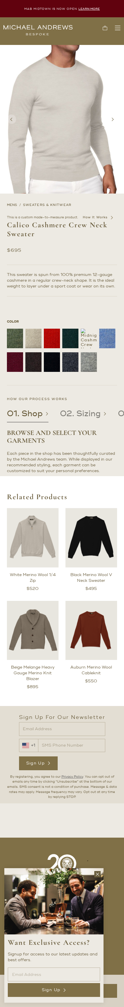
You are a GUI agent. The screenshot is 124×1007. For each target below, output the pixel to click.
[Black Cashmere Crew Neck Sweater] (52, 362)
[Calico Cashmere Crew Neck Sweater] (33, 338)
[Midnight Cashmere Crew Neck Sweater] (89, 338)
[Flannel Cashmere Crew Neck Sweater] (70, 362)
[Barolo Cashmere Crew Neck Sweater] (15, 362)
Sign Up (35, 763)
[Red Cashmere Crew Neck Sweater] (52, 338)
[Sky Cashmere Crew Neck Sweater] (107, 338)
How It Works (95, 217)
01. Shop (25, 413)
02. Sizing (80, 413)
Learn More (89, 9)
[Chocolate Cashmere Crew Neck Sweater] (33, 362)
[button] (105, 28)
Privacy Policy (72, 777)
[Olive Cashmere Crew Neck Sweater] (15, 338)
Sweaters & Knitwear (47, 205)
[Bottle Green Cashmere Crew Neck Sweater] (70, 338)
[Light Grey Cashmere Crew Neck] (89, 362)
